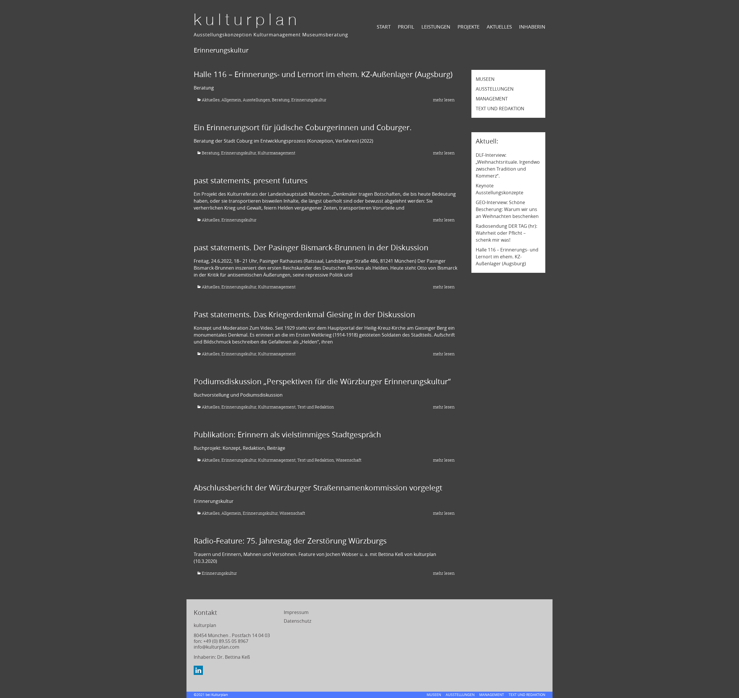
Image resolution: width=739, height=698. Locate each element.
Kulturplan (247, 21)
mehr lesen (444, 99)
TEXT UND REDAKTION (500, 108)
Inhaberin (532, 26)
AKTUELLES (499, 26)
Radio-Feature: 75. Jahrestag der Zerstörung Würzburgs (290, 541)
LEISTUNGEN (435, 26)
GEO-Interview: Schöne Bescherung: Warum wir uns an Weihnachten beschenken (507, 209)
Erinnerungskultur (308, 99)
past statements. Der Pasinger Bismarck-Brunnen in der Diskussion (311, 247)
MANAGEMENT (492, 99)
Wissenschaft (348, 460)
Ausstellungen (256, 99)
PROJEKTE (468, 26)
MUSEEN (485, 79)
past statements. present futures (250, 181)
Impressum (296, 612)
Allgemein (231, 99)
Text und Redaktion (315, 407)
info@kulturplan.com (216, 647)
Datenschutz (297, 621)
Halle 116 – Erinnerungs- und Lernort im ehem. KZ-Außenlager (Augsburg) (323, 74)
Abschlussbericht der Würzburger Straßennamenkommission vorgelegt (318, 488)
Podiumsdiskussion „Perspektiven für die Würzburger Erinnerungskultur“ (322, 381)
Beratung (281, 99)
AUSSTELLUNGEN (495, 89)
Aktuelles (211, 99)
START (384, 26)
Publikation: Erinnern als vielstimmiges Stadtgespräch (287, 435)
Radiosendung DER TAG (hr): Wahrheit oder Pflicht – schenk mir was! (506, 233)
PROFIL (406, 26)
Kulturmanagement (276, 153)
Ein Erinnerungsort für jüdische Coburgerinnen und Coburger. (303, 127)
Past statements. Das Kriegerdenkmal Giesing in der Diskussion (304, 314)
